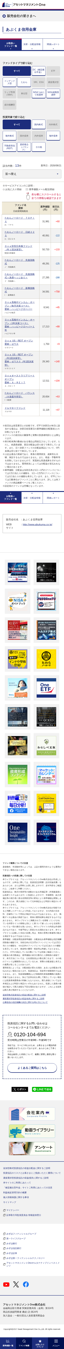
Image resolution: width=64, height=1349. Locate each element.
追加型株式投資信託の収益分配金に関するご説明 (24, 995)
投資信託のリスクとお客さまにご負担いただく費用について (32, 1173)
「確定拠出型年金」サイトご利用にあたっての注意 (27, 1187)
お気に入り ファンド (40, 1346)
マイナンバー (12, 1210)
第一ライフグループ (16, 1238)
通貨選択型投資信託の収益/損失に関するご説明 (23, 998)
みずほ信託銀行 (13, 1248)
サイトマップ (9, 1202)
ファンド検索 (24, 1346)
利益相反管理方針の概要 (15, 1192)
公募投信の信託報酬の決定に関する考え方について (25, 1002)
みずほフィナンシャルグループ (21, 1234)
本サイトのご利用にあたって (17, 1182)
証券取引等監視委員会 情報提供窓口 (23, 1215)
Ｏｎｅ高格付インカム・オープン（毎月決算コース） (20, 305)
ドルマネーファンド (15, 408)
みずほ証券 (11, 1253)
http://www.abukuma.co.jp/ (37, 524)
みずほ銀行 (11, 1243)
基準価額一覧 (8, 1346)
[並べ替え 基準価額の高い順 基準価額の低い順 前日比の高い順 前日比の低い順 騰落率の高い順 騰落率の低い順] (32, 174)
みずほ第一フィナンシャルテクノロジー (25, 1258)
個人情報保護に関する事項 (16, 1197)
